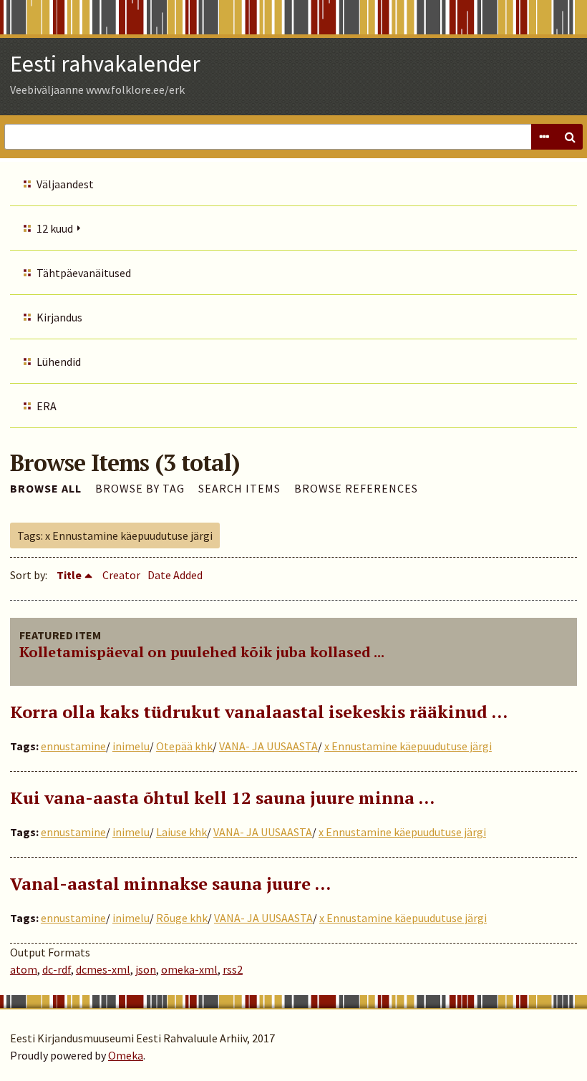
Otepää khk (184, 746)
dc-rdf (56, 969)
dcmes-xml (103, 969)
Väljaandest (65, 184)
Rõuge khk (182, 918)
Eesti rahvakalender (105, 63)
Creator (121, 575)
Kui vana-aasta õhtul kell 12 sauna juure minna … (222, 797)
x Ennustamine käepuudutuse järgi (408, 746)
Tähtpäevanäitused (84, 273)
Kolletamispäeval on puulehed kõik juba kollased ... (201, 651)
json (145, 969)
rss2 (233, 969)
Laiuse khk (181, 832)
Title (69, 575)
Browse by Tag (140, 488)
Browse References (356, 488)
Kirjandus (59, 317)
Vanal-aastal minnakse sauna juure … (170, 883)
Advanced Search (544, 137)
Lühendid (59, 361)
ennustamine (73, 746)
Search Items (239, 488)
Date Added (175, 575)
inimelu (131, 746)
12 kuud (55, 228)
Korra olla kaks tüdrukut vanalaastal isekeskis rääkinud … (259, 711)
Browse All (46, 488)
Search (570, 137)
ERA (47, 406)
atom (23, 969)
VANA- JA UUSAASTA (268, 746)
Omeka (125, 1055)
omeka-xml (189, 969)
